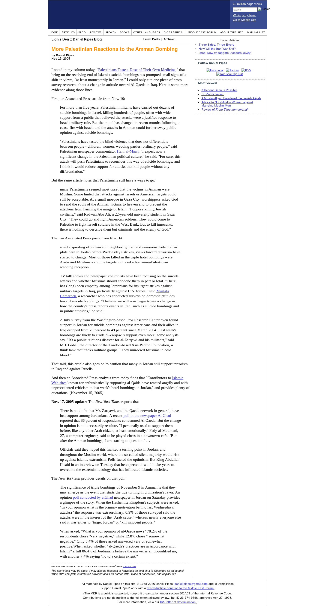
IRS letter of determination (178, 602)
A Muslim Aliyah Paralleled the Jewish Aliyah (231, 98)
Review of (224, 109)
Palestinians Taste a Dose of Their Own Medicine (137, 70)
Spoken (110, 32)
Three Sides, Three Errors (216, 44)
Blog (82, 32)
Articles (68, 32)
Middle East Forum (202, 32)
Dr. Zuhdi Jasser (212, 94)
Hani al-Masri (128, 151)
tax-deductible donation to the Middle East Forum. (180, 588)
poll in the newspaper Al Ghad (147, 415)
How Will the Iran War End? (217, 48)
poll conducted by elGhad (93, 497)
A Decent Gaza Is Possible (219, 90)
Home (54, 32)
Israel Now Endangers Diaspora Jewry (224, 52)
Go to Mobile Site (244, 19)
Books (124, 32)
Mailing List (256, 32)
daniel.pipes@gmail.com (191, 583)
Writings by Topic (244, 15)
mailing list (129, 566)
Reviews (96, 32)
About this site (231, 32)
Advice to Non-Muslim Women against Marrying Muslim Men (227, 104)
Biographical (174, 32)
